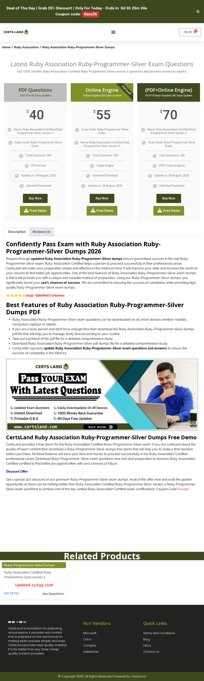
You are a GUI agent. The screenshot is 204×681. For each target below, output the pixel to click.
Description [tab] (17, 232)
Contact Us (151, 652)
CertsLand (138, 676)
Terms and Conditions (159, 633)
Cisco (87, 639)
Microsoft (89, 633)
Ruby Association (26, 47)
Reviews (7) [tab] (41, 232)
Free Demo (38, 211)
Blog (146, 639)
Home (6, 47)
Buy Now (35, 198)
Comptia (89, 645)
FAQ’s (147, 645)
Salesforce (90, 652)
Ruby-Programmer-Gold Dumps (29, 565)
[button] (198, 12)
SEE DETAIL (11, 593)
